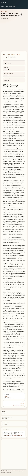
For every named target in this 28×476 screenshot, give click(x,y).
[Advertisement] (14, 36)
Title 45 (8, 54)
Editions (6, 6)
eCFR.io (3, 2)
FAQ (14, 6)
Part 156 (18, 54)
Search (2, 6)
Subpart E (5, 57)
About (10, 6)
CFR (4, 54)
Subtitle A (13, 54)
